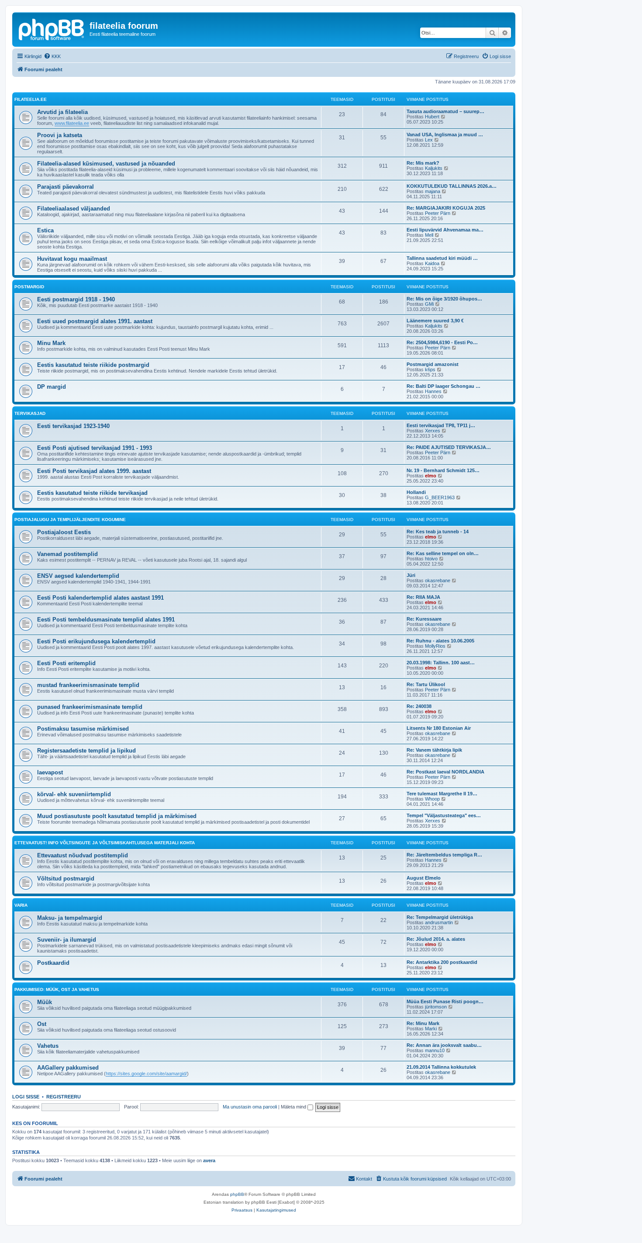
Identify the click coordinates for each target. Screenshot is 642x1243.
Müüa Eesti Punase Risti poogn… (445, 1001)
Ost (41, 1024)
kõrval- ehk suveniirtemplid (74, 794)
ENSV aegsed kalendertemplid (78, 576)
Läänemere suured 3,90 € (435, 320)
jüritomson (436, 1006)
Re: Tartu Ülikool (426, 684)
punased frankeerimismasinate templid (89, 707)
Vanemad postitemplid (67, 554)
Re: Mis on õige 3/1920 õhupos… (444, 298)
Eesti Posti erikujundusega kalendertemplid (96, 641)
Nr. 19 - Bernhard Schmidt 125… (443, 470)
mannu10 (435, 1050)
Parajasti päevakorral (65, 186)
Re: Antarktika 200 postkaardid (442, 962)
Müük (44, 1002)
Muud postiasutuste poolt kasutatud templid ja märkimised (117, 816)
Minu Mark (51, 343)
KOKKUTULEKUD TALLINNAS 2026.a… (452, 186)
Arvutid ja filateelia (62, 112)
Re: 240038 (419, 706)
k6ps (430, 369)
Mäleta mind (294, 1106)
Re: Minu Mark (423, 1023)
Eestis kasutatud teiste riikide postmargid (93, 365)
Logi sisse (25, 1096)
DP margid (51, 386)
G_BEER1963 (440, 497)
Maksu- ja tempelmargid (69, 918)
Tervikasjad (29, 413)
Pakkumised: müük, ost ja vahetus (56, 989)
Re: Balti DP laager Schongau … (443, 386)
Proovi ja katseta (59, 135)
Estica (45, 230)
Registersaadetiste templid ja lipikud (86, 750)
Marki (431, 1028)
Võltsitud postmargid (65, 878)
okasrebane (437, 580)
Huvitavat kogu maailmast (72, 259)
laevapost (50, 772)
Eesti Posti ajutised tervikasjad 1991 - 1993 (94, 448)
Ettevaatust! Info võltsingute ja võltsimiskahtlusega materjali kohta (104, 842)
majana (432, 191)
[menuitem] (52, 56)
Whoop (432, 798)
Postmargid (29, 286)
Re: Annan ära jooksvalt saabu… (444, 1045)
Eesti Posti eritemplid (66, 663)
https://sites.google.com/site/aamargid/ (146, 1073)
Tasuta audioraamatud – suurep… (445, 111)
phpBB (237, 1194)
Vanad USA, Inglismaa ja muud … (445, 134)
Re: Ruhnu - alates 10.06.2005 (440, 640)
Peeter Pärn (437, 213)
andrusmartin (439, 922)
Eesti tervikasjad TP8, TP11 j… (441, 425)
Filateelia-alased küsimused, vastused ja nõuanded (106, 163)
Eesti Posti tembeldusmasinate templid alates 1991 (106, 619)
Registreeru (63, 1096)
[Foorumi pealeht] (52, 28)
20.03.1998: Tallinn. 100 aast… (441, 662)
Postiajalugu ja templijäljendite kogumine (70, 519)
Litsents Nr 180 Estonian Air (439, 728)
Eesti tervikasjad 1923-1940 (73, 426)
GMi (429, 304)
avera (209, 1160)
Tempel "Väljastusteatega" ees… (444, 815)
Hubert (432, 116)
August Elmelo (424, 877)
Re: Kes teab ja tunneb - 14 (438, 531)
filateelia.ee (30, 99)
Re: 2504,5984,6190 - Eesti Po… (442, 342)
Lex (429, 139)
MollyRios (435, 646)
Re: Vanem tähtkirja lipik (434, 750)
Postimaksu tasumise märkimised (83, 728)
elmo (430, 475)
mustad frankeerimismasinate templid (88, 685)
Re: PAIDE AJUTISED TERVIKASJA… (449, 447)
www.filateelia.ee (72, 123)
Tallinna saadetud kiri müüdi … (442, 258)
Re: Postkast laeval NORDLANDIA (445, 771)
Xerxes (432, 430)
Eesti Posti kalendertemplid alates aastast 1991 (100, 597)
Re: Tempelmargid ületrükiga (440, 917)
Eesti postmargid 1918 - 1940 (76, 299)
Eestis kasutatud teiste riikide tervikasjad (92, 493)
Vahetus (48, 1046)
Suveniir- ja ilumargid (66, 939)
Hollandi (416, 492)
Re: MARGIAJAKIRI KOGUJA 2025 (446, 208)
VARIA (21, 905)
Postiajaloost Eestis (64, 532)
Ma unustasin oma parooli (250, 1106)
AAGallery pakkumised (68, 1067)
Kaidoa (432, 263)
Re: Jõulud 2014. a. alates (436, 939)
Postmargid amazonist (433, 364)
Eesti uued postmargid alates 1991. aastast (94, 321)
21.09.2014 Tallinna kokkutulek (441, 1067)
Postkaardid (53, 963)
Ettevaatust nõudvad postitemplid (82, 855)
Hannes (433, 391)
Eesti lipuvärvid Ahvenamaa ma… (445, 229)
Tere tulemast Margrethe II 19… (442, 793)
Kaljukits (433, 168)
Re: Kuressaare (424, 619)
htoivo (431, 558)
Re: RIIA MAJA (423, 597)
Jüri (411, 575)
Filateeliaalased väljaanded (73, 208)
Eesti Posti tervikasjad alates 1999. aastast (94, 471)
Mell (429, 235)
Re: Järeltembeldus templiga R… (444, 854)
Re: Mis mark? (423, 163)
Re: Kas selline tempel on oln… (443, 553)
